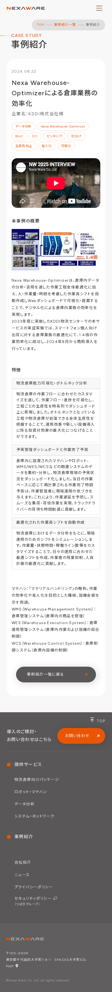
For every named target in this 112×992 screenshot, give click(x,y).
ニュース (22, 875)
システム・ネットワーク (34, 816)
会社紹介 (22, 862)
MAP (10, 966)
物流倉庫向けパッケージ (36, 779)
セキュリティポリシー (33, 901)
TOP (40, 25)
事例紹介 (23, 836)
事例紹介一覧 (65, 25)
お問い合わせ (77, 735)
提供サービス (28, 764)
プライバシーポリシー (33, 887)
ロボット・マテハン (30, 792)
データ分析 (24, 804)
